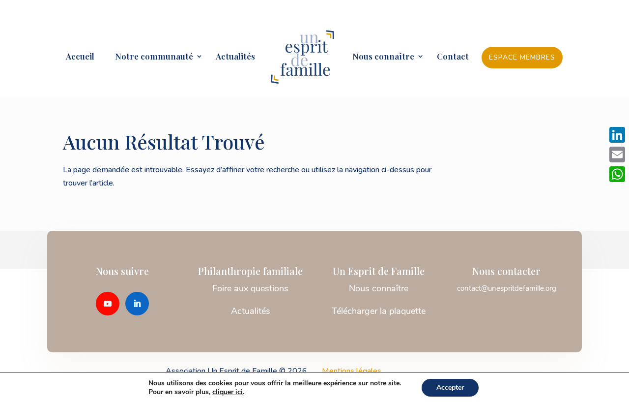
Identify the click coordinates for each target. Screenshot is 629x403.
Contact (453, 57)
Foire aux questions (250, 288)
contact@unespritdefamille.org (506, 288)
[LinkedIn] (617, 135)
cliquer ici (227, 392)
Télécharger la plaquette (379, 311)
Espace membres (522, 57)
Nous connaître (383, 57)
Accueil (80, 57)
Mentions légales (351, 371)
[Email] (617, 154)
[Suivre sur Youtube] (107, 303)
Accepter (450, 387)
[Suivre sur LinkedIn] (137, 303)
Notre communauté (150, 57)
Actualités (235, 57)
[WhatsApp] (617, 174)
